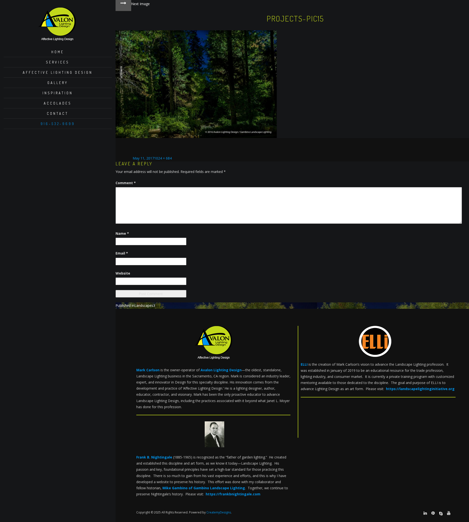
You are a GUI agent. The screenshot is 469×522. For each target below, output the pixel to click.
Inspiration (58, 93)
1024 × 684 (163, 158)
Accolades (58, 103)
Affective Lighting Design (58, 72)
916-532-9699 (58, 124)
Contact (57, 113)
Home (57, 52)
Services (57, 62)
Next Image (140, 3)
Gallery (57, 83)
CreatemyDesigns (218, 512)
